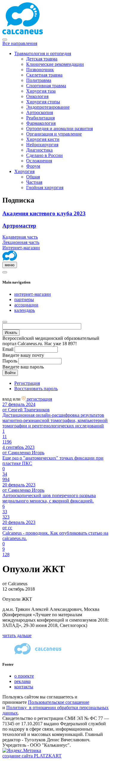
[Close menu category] (4, 40)
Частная (34, 182)
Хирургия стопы (43, 101)
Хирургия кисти (42, 139)
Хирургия (24, 171)
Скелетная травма (44, 74)
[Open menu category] (4, 272)
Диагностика (39, 149)
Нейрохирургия (42, 144)
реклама (22, 681)
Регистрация (27, 383)
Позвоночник (40, 69)
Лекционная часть (20, 242)
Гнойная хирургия (44, 187)
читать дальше (17, 635)
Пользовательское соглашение (58, 702)
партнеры (24, 299)
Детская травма (41, 58)
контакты (23, 686)
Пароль (9, 360)
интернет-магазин (32, 294)
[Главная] (9, 259)
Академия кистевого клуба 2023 (44, 213)
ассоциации (26, 304)
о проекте (24, 675)
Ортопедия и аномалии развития (59, 128)
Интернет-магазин (21, 247)
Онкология (37, 96)
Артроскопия (39, 112)
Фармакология (41, 123)
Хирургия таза (41, 91)
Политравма (38, 80)
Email (7, 349)
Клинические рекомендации (55, 64)
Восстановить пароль (36, 388)
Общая (33, 176)
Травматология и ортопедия (42, 53)
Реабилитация (40, 117)
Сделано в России (44, 155)
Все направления (19, 43)
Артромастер (19, 225)
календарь (24, 310)
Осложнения (39, 160)
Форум (33, 166)
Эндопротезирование (48, 107)
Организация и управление (54, 133)
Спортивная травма (46, 85)
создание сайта (32, 755)
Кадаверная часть (20, 236)
